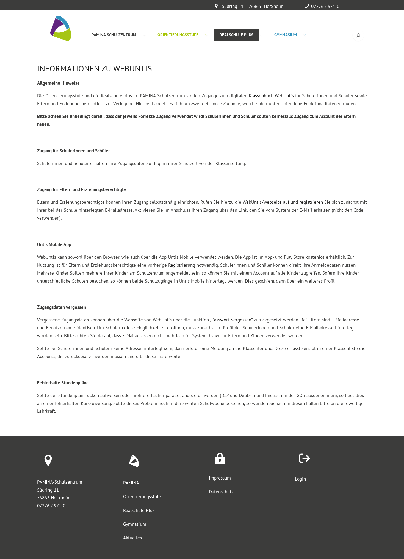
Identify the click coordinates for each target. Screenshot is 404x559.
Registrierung (181, 265)
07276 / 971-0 (325, 6)
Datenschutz (221, 492)
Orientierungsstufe (142, 497)
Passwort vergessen (231, 320)
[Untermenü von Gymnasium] (304, 35)
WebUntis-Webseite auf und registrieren (283, 202)
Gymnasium (134, 524)
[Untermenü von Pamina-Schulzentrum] (144, 35)
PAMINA (131, 483)
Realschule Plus (138, 510)
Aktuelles (132, 538)
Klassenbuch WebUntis (271, 96)
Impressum (220, 478)
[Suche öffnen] (358, 35)
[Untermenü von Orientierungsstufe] (206, 35)
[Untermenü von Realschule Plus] (261, 35)
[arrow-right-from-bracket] (304, 458)
